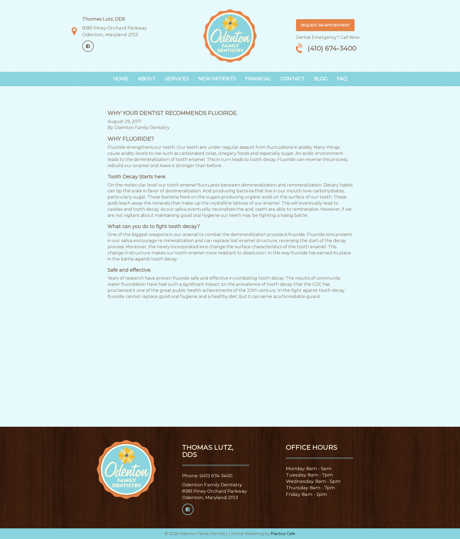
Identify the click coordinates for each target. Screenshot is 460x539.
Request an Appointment (325, 25)
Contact (293, 79)
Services (177, 79)
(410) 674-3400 (331, 48)
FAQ (342, 79)
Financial (258, 79)
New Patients (217, 79)
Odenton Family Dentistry (142, 127)
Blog (321, 79)
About (147, 79)
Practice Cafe (282, 533)
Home (121, 79)
